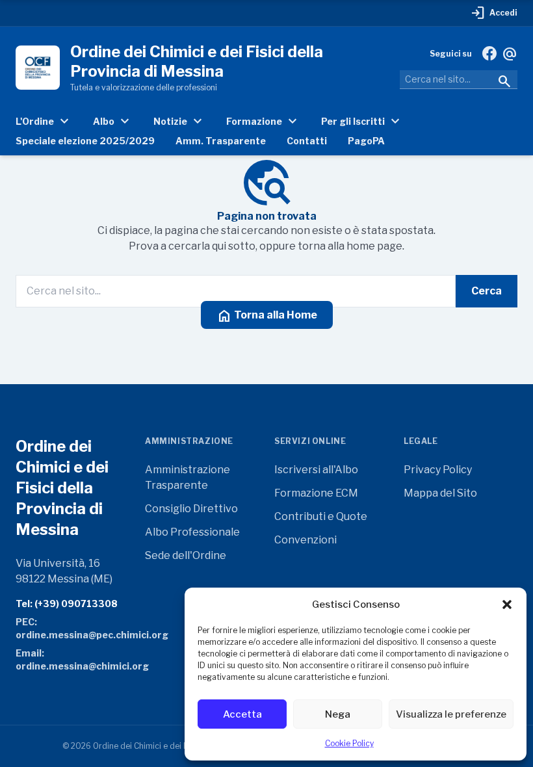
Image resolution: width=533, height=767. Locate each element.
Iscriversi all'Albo (316, 469)
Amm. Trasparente (221, 140)
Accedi (493, 13)
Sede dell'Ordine (185, 555)
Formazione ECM (316, 493)
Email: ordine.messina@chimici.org (72, 659)
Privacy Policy (438, 469)
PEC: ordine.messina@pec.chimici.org (72, 628)
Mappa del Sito (440, 493)
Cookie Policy (349, 743)
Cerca (486, 291)
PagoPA (366, 140)
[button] (507, 604)
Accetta (242, 714)
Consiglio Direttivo (191, 508)
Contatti (307, 140)
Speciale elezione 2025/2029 (85, 140)
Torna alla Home (266, 316)
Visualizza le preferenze (451, 714)
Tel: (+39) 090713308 (67, 603)
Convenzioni (305, 540)
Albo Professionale (192, 532)
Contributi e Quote (320, 516)
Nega (337, 714)
